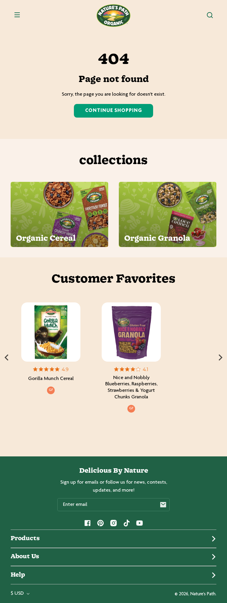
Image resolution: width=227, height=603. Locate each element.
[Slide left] (6, 357)
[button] (209, 15)
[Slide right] (220, 357)
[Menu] (17, 15)
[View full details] (50, 332)
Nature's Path (202, 594)
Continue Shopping (113, 110)
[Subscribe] (163, 504)
